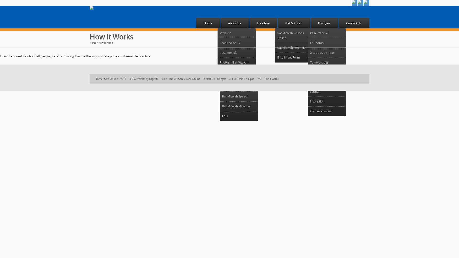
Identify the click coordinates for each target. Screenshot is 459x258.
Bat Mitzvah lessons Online (184, 79)
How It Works (271, 79)
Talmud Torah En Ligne (241, 79)
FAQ (225, 116)
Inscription (317, 101)
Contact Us (354, 23)
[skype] (360, 3)
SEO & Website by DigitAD (143, 79)
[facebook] (354, 3)
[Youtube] (366, 3)
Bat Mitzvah (293, 23)
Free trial (263, 23)
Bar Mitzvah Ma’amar (236, 106)
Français (324, 23)
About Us (234, 23)
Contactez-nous (320, 111)
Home (208, 23)
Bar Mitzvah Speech (235, 96)
